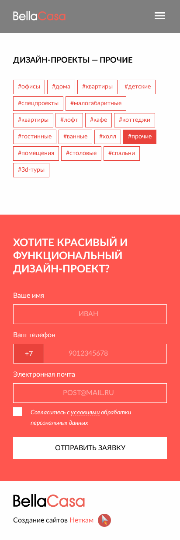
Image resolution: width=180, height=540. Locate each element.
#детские (138, 87)
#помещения (36, 153)
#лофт (69, 120)
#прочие (140, 137)
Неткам (81, 520)
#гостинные (35, 137)
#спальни (121, 153)
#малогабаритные (95, 103)
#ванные (75, 137)
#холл (107, 137)
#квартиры (97, 87)
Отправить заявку (90, 448)
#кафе (98, 120)
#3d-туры (31, 170)
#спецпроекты (38, 103)
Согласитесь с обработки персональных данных (81, 417)
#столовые (81, 153)
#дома (61, 87)
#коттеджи (134, 120)
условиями (85, 412)
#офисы (29, 87)
